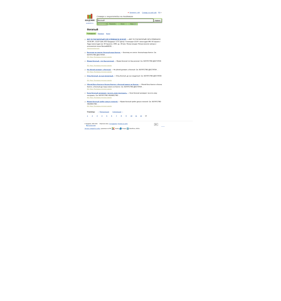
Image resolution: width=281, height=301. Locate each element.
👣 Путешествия (91, 125)
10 (131, 116)
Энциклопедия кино (93, 48)
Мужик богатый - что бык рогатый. (100, 61)
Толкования (102, 24)
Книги (122, 24)
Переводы (112, 24)
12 (141, 116)
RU (159, 12)
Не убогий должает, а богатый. (99, 69)
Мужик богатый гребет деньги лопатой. (102, 101)
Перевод (101, 34)
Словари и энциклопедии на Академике (115, 16)
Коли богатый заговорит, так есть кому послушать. (107, 93)
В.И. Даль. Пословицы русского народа (99, 57)
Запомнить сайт (135, 12)
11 (136, 116)
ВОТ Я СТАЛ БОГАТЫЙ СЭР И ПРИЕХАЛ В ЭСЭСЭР (106, 39)
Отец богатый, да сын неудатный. (100, 76)
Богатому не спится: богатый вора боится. (104, 52)
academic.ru (89, 23)
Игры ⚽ (133, 24)
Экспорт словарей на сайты (92, 128)
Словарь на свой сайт (149, 12)
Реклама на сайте (123, 123)
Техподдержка (113, 123)
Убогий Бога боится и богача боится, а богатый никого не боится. (113, 84)
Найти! (157, 20)
